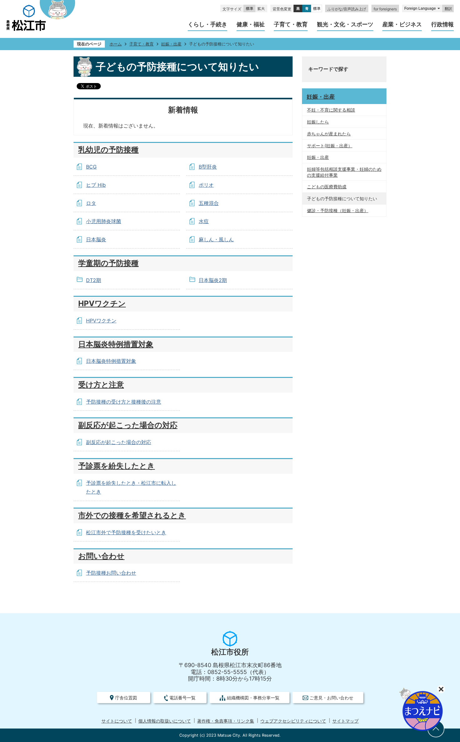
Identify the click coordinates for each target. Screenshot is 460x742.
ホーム (116, 44)
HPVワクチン (102, 303)
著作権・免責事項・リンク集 (225, 721)
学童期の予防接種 (108, 263)
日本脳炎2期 (213, 280)
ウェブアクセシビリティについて (293, 721)
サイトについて (116, 721)
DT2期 (93, 280)
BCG (91, 167)
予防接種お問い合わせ (111, 573)
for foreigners (385, 9)
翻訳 (448, 9)
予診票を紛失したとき (116, 465)
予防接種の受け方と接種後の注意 (123, 402)
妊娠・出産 (171, 44)
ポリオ (206, 185)
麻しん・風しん (216, 239)
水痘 (204, 221)
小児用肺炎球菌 (103, 221)
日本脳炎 (96, 239)
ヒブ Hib (96, 185)
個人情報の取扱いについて (164, 721)
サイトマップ (345, 721)
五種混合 (209, 203)
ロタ (91, 203)
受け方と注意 (101, 384)
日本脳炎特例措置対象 (115, 344)
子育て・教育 (141, 44)
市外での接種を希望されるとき (132, 515)
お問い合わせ (101, 556)
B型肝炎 (208, 167)
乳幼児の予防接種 (108, 149)
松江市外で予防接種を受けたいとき (126, 532)
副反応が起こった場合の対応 (127, 425)
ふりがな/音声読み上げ (346, 9)
